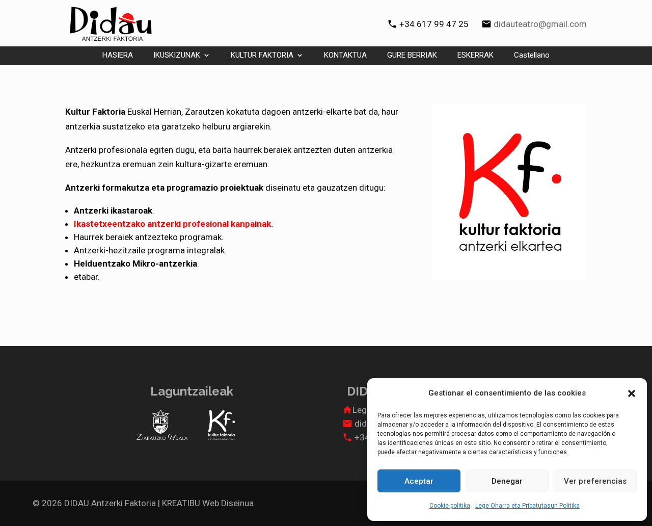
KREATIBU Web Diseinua (208, 503)
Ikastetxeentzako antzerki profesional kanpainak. (174, 224)
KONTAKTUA (345, 55)
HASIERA (117, 55)
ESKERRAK (475, 55)
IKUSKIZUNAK (176, 55)
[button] (632, 393)
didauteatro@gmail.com (540, 24)
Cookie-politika (449, 505)
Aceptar (418, 481)
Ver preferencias (595, 481)
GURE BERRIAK (412, 55)
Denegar (507, 481)
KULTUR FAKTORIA (262, 55)
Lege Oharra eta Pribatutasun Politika (527, 505)
